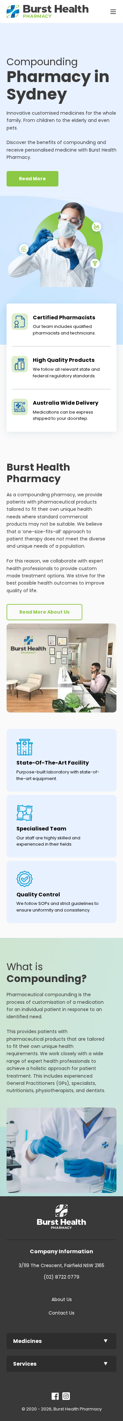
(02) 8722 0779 (61, 1277)
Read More (32, 178)
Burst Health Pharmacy (77, 1409)
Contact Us (61, 1313)
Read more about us (44, 612)
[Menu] (111, 11)
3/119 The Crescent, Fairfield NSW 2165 (61, 1265)
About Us (61, 1299)
